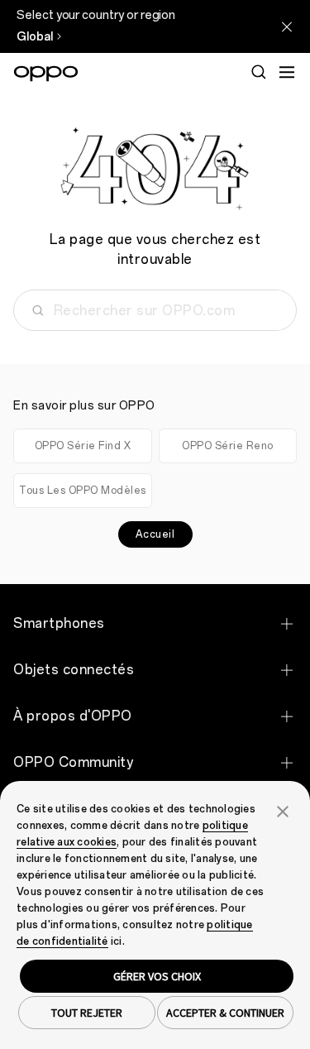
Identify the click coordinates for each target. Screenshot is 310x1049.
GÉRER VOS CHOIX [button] (157, 976)
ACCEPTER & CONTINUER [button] (225, 1012)
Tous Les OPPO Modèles (82, 490)
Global (35, 37)
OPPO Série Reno (228, 446)
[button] (282, 810)
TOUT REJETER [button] (86, 1012)
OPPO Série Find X (83, 446)
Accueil (155, 534)
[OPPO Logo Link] (46, 73)
